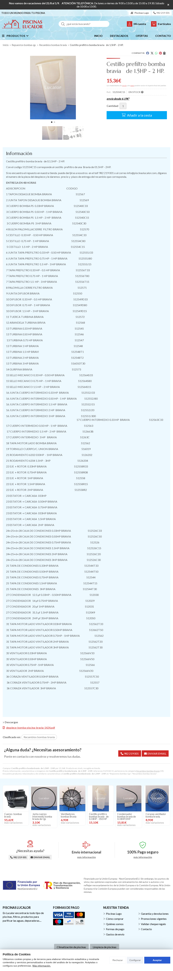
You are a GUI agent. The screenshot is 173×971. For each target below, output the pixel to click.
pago (132, 85)
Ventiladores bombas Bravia (68, 815)
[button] (51, 122)
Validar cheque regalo (153, 924)
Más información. (41, 965)
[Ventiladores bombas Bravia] (72, 798)
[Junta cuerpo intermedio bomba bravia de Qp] (44, 798)
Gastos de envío (115, 934)
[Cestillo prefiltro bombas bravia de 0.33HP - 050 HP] (101, 798)
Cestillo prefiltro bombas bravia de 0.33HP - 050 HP (99, 816)
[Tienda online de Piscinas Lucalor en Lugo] (22, 24)
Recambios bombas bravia (147, 771)
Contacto (146, 929)
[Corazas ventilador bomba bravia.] (157, 798)
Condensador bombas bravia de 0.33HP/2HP (126, 816)
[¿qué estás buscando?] (84, 23)
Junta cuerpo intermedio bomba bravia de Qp (42, 816)
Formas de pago (115, 929)
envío (124, 85)
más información (86, 857)
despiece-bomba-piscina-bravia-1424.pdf (30, 727)
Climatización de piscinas (71, 947)
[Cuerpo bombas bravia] (16, 798)
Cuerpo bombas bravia (13, 815)
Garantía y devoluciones (155, 913)
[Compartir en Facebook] (147, 53)
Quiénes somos (114, 924)
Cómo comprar (114, 918)
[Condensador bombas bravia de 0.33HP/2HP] (129, 798)
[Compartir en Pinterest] (160, 53)
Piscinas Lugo (114, 913)
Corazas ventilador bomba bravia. (156, 815)
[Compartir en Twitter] (152, 53)
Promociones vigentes (154, 918)
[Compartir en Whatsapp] (156, 53)
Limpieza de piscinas (104, 947)
